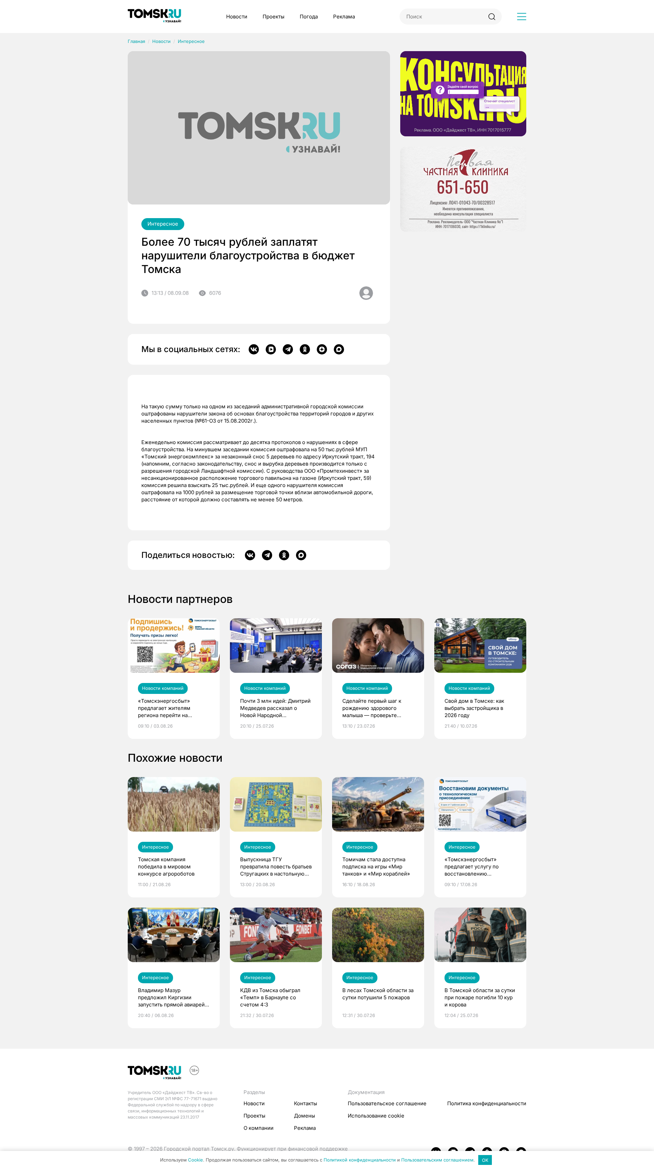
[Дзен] (322, 349)
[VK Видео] (271, 349)
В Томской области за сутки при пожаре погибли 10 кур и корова (480, 997)
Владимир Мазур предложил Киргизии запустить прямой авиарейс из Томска (173, 997)
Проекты (273, 16)
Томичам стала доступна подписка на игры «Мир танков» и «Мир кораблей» (376, 866)
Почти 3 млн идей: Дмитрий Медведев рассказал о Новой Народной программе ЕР (275, 708)
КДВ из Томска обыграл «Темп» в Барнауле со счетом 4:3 (270, 997)
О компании (259, 1128)
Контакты (305, 1103)
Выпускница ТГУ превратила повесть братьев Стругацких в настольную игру (276, 866)
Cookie (195, 1160)
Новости (236, 16)
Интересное (191, 41)
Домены (304, 1115)
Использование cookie (376, 1115)
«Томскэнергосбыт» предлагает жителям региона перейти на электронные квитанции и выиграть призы (170, 708)
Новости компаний (163, 688)
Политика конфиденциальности (486, 1103)
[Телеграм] (288, 349)
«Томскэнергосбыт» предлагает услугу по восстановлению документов (472, 866)
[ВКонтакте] (254, 349)
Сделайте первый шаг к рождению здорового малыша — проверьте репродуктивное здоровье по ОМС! (375, 708)
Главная (136, 41)
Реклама (344, 16)
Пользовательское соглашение (387, 1103)
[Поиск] (491, 17)
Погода (309, 16)
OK (485, 1160)
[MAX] (339, 349)
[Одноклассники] (305, 349)
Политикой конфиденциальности (360, 1160)
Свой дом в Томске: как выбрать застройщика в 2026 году (474, 708)
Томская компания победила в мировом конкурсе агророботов (166, 866)
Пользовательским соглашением (437, 1160)
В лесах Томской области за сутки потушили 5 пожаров (378, 994)
